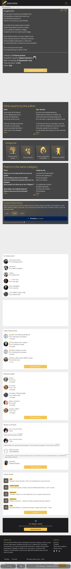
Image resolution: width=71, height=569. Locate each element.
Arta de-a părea (13, 449)
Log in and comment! (35, 70)
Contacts (56, 544)
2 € (7, 213)
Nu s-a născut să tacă (15, 429)
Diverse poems (19, 55)
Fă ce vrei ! (12, 385)
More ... (6, 132)
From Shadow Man (14, 294)
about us (56, 542)
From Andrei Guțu (14, 360)
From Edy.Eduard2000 (16, 262)
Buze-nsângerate (14, 286)
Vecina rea (12, 266)
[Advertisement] (35, 87)
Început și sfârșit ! (14, 409)
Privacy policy (58, 548)
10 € (22, 213)
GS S (11, 431)
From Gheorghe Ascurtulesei (17, 337)
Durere (11, 378)
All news (35, 512)
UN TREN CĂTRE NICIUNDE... (17, 393)
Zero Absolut (40, 109)
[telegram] (59, 551)
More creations (35, 366)
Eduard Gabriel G (25, 58)
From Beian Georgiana (15, 268)
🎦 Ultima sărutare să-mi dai (17, 350)
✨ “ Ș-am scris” (14, 279)
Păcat (6, 170)
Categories (10, 143)
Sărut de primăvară (15, 260)
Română (7, 559)
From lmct (12, 380)
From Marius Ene (14, 275)
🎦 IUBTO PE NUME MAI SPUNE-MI (19, 335)
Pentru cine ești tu (14, 401)
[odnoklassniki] (55, 551)
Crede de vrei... (41, 170)
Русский (14, 559)
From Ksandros (13, 288)
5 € (15, 213)
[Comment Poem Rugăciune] (62, 10)
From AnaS (12, 403)
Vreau (5, 109)
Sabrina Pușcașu (15, 463)
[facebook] (57, 551)
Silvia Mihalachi (14, 451)
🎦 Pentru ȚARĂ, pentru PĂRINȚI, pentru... (21, 358)
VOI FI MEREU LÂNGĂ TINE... (17, 292)
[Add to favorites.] (65, 10)
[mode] (21, 566)
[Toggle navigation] (66, 3)
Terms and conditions (60, 546)
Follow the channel (35, 529)
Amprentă (12, 461)
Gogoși (11, 273)
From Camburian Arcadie (16, 344)
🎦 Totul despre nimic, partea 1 (18, 342)
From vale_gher (13, 281)
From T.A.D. (12, 387)
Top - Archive (35, 467)
